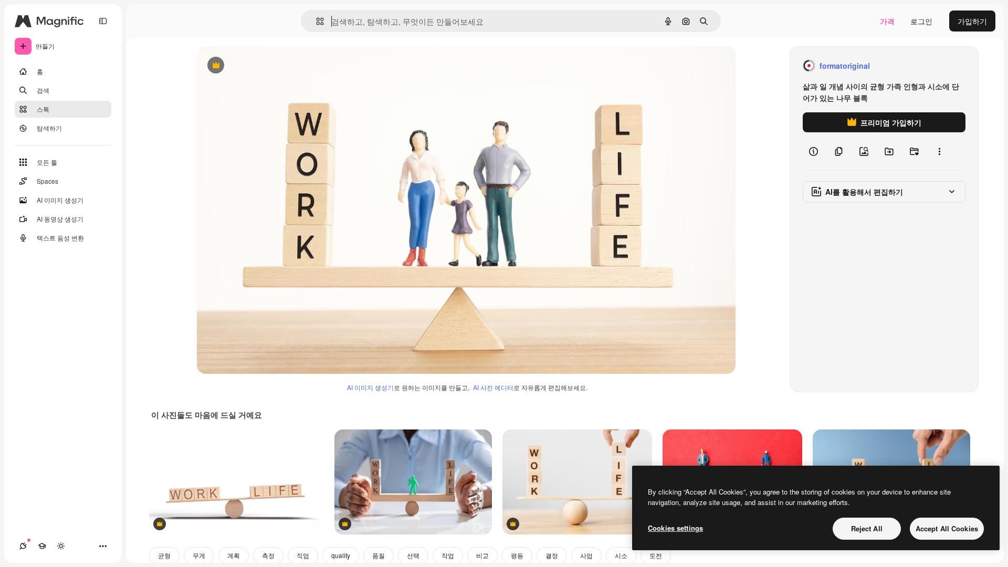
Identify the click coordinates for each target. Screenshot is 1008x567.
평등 (517, 555)
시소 (621, 555)
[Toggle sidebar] (102, 21)
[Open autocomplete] (315, 21)
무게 (199, 555)
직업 (303, 555)
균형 (164, 555)
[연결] (23, 546)
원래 (257, 65)
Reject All (867, 528)
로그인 (921, 21)
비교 (482, 555)
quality (340, 555)
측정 (268, 555)
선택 (413, 555)
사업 (586, 555)
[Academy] (42, 546)
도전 (655, 555)
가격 (887, 21)
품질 (378, 555)
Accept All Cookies (947, 528)
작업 (448, 555)
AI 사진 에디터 (493, 387)
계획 (233, 555)
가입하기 (972, 21)
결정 (551, 555)
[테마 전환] (60, 546)
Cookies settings (675, 528)
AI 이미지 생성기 (370, 387)
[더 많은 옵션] (939, 151)
